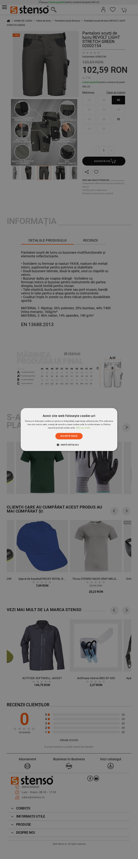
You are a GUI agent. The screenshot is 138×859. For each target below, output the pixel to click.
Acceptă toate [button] (68, 436)
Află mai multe (83, 427)
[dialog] (69, 429)
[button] (69, 445)
